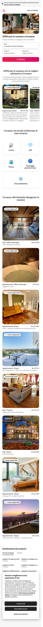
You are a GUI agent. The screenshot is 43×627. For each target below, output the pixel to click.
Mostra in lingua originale (12, 4)
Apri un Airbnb (32, 10)
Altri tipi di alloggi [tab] (8, 553)
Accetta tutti (20, 604)
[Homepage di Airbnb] (3, 10)
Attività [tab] (19, 553)
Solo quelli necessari (20, 609)
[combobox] (21, 46)
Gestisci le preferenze (21, 614)
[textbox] (11, 53)
